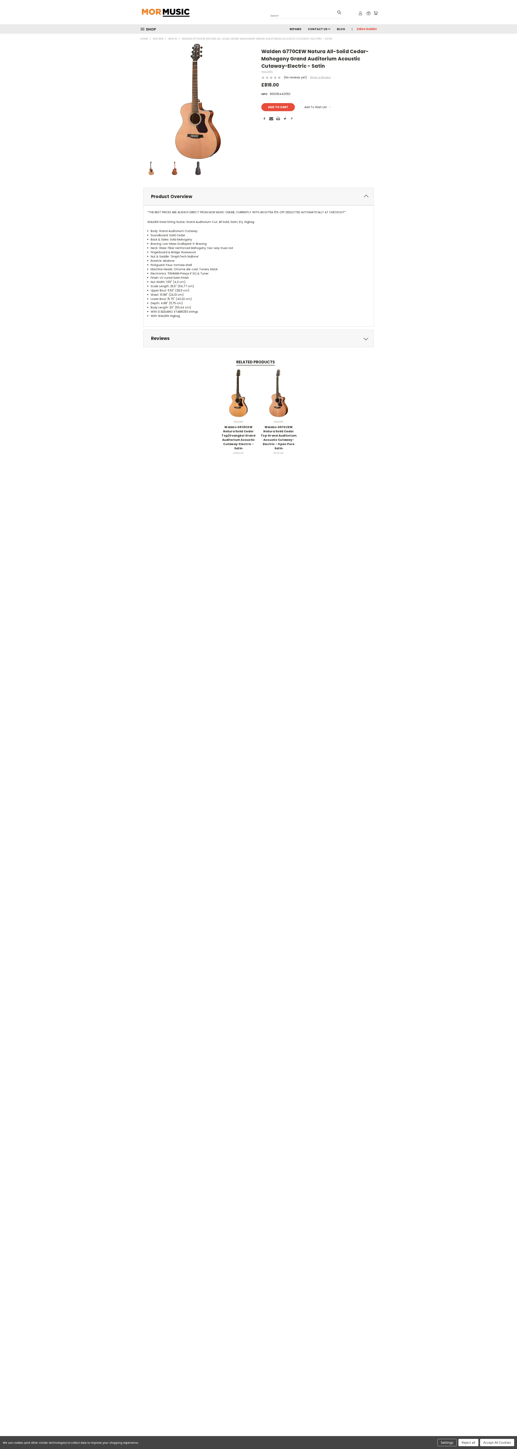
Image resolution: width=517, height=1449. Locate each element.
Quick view (238, 388)
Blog (341, 29)
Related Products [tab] (255, 362)
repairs (295, 29)
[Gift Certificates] (369, 13)
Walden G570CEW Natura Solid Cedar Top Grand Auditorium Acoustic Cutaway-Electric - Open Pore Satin (278, 437)
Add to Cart (238, 396)
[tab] (258, 196)
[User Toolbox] (360, 13)
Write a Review (320, 77)
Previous (506, 1436)
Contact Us (318, 29)
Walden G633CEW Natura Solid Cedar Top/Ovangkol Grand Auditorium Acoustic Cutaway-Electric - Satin (238, 437)
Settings (447, 1442)
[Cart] (376, 13)
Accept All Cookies (497, 1442)
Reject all (468, 1442)
